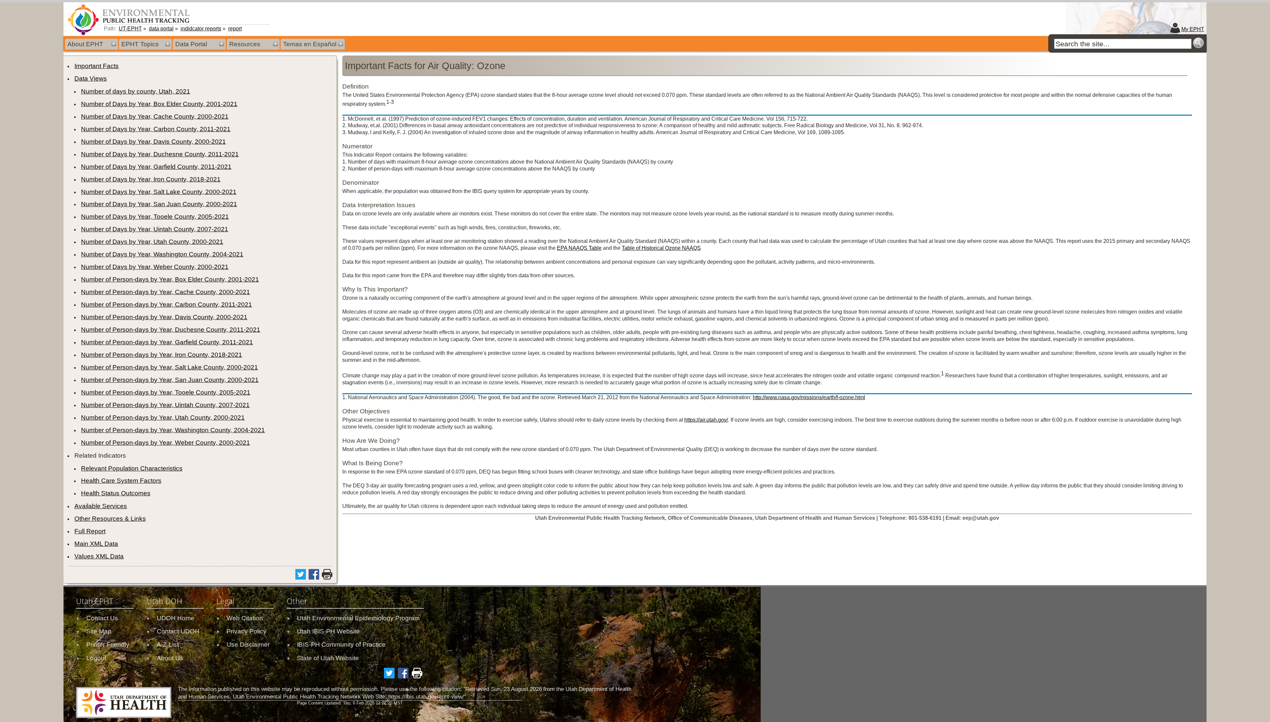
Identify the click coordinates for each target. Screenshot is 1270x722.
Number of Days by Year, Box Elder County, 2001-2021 (159, 103)
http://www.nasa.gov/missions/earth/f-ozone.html (809, 397)
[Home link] (130, 19)
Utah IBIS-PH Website (328, 631)
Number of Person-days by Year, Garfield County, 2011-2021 (167, 342)
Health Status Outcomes (115, 493)
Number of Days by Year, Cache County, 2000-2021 (155, 116)
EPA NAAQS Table (579, 248)
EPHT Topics (140, 44)
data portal (161, 28)
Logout (96, 658)
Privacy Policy (247, 631)
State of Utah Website (328, 658)
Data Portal (191, 44)
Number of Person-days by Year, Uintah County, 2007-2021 (165, 404)
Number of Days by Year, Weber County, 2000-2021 (155, 266)
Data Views (90, 78)
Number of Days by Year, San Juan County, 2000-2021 (159, 204)
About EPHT (85, 44)
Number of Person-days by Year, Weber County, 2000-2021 (165, 442)
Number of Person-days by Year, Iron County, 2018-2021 (161, 354)
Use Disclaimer (248, 644)
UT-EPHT (130, 28)
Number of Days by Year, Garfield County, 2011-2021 (156, 166)
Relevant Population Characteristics (132, 468)
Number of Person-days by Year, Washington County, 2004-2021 (173, 430)
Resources (244, 44)
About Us (170, 658)
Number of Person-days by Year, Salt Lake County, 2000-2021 (169, 367)
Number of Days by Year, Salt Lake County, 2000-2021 (158, 191)
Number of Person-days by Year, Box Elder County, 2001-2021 (170, 279)
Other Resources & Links (110, 518)
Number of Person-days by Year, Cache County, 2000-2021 (165, 291)
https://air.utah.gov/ (706, 420)
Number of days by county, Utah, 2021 (135, 91)
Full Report (90, 531)
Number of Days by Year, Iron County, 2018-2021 (151, 179)
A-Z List (168, 644)
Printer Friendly (107, 644)
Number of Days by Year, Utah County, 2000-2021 (152, 241)
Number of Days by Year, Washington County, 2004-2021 (162, 254)
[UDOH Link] (123, 702)
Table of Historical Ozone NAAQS (661, 248)
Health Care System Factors (121, 480)
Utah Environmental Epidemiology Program (358, 618)
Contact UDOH (178, 631)
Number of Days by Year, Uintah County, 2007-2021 (154, 229)
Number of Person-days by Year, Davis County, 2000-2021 (164, 317)
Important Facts (96, 65)
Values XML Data (99, 556)
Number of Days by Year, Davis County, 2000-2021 (153, 141)
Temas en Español (309, 44)
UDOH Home (175, 618)
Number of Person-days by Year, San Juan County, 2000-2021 (170, 379)
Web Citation (245, 618)
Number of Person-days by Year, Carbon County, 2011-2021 (166, 304)
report (235, 28)
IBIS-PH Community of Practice (341, 644)
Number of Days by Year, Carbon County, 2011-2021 (156, 129)
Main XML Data (96, 543)
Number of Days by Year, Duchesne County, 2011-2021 (160, 154)
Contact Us (102, 618)
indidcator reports (201, 28)
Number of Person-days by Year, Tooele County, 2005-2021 (165, 392)
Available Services (100, 506)
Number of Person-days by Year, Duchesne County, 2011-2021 (170, 329)
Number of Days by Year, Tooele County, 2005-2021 (155, 216)
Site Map (98, 631)
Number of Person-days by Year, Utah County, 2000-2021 (163, 417)
